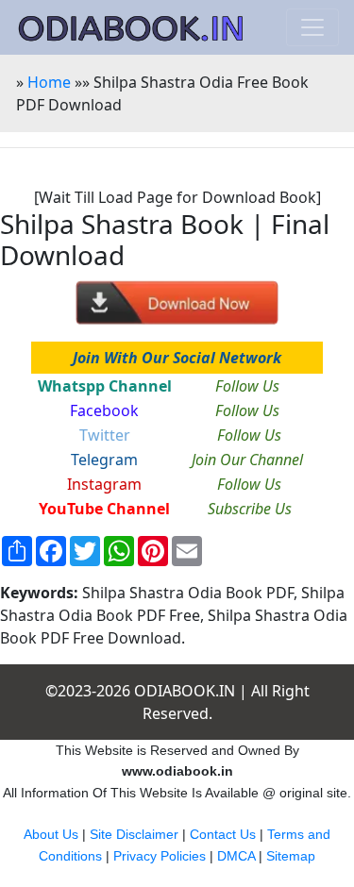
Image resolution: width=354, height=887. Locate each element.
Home (49, 82)
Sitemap (290, 855)
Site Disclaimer (134, 834)
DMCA (236, 855)
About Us (51, 834)
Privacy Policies (159, 855)
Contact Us (223, 834)
